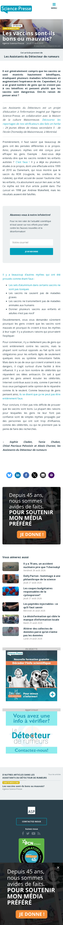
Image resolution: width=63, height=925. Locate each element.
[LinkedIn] (18, 474)
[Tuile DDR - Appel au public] (31, 732)
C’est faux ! (23, 162)
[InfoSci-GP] (31, 675)
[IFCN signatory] (31, 853)
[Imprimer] (51, 474)
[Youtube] (33, 834)
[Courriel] (43, 474)
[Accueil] (19, 9)
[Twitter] (28, 834)
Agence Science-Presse (13, 43)
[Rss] (39, 834)
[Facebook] (26, 474)
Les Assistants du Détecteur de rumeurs (31, 56)
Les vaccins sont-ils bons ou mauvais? (23, 786)
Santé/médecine (11, 28)
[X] (34, 474)
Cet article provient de (31, 53)
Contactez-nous (31, 821)
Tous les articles (54, 774)
